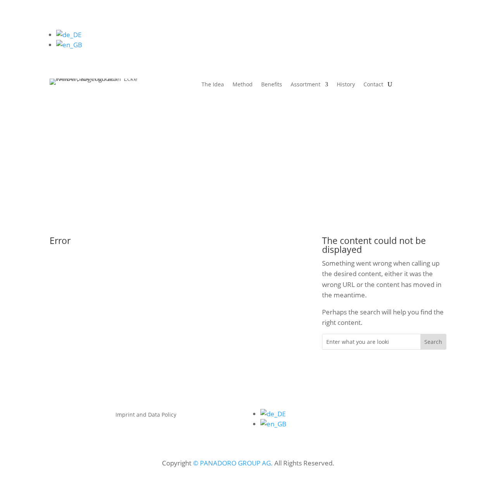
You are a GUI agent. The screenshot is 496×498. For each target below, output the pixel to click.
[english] (69, 44)
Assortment (305, 85)
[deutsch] (68, 34)
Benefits (271, 85)
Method (242, 85)
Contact (373, 85)
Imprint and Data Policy (145, 415)
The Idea (213, 85)
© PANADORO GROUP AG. (233, 463)
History (346, 85)
